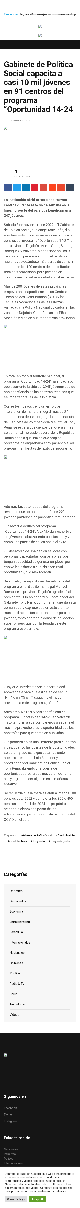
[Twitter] (17, 187)
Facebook (10, 1108)
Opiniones (16, 963)
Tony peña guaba (60, 841)
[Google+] (43, 187)
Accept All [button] (37, 1199)
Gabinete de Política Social (37, 835)
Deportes (16, 891)
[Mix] (61, 187)
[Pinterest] (34, 187)
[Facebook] (8, 187)
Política (15, 973)
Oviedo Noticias (67, 835)
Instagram (10, 1121)
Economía (16, 911)
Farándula (16, 932)
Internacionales (20, 942)
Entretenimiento (20, 922)
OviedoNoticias (18, 841)
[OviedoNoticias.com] (40, 27)
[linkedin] (26, 187)
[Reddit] (52, 187)
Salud (13, 994)
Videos (14, 1014)
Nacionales (17, 953)
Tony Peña (38, 841)
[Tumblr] (70, 187)
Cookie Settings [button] (16, 1199)
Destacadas (18, 901)
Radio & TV (17, 983)
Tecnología (17, 1004)
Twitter (8, 1114)
